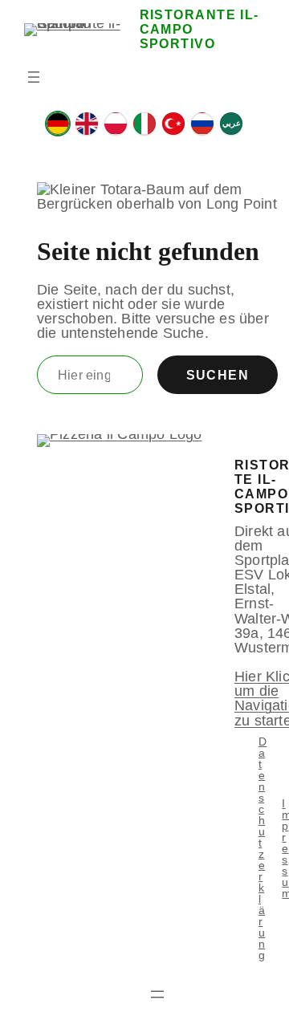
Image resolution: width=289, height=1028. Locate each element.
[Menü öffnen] (33, 77)
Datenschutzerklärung (262, 848)
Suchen (217, 375)
